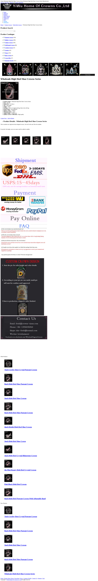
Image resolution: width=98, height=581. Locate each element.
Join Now (7, 2)
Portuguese (5, 22)
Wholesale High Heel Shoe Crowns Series (19, 574)
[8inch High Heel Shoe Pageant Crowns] (8, 528)
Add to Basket (10, 118)
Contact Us (6, 18)
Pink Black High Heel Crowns (15, 484)
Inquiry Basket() (19, 2)
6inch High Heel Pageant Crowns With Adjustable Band (25, 499)
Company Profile (27, 578)
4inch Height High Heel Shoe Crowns (18, 427)
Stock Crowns (6, 16)
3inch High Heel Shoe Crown (15, 441)
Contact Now (4, 118)
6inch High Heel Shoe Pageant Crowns (18, 413)
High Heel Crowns (17, 25)
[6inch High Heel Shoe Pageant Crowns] (8, 556)
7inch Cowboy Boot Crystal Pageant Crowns (20, 370)
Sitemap (11, 2)
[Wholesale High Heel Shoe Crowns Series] (8, 571)
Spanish (5, 21)
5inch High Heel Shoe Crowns (15, 398)
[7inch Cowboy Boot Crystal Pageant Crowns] (8, 513)
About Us (5, 13)
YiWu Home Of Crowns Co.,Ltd (14, 579)
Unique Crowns (8, 25)
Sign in (2, 2)
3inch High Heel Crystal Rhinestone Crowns (20, 456)
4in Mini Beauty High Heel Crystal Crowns (20, 470)
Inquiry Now (6, 17)
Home (4, 12)
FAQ (4, 20)
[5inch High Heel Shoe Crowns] (8, 542)
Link (43, 578)
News (21, 578)
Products (5, 14)
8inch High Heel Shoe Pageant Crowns (18, 384)
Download (16, 578)
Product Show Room (9, 578)
